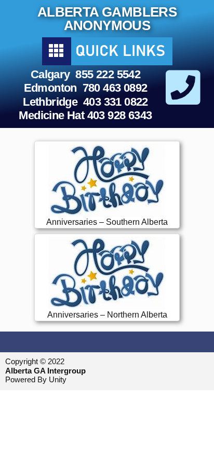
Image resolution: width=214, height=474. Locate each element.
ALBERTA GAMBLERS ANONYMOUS (107, 18)
